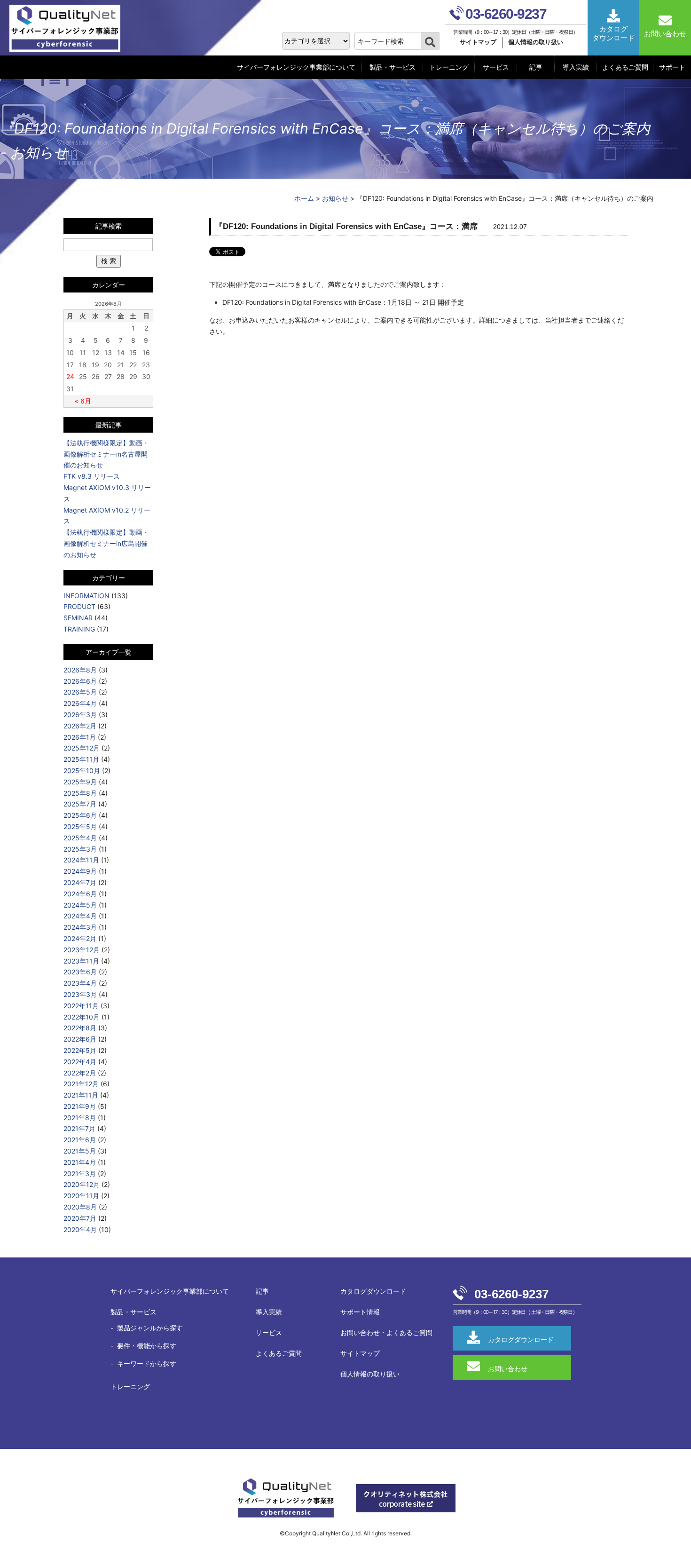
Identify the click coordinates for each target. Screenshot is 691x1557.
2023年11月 (81, 961)
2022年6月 (79, 1039)
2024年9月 (80, 871)
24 (70, 376)
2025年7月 (79, 804)
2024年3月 (80, 927)
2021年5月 (79, 1151)
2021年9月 (79, 1106)
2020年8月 (80, 1207)
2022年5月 (79, 1050)
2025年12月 (81, 748)
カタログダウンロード (373, 1291)
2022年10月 (81, 1017)
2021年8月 (79, 1118)
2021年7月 (79, 1128)
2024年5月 (80, 905)
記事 (535, 67)
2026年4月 (80, 703)
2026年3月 (80, 715)
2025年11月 (81, 759)
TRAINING (79, 629)
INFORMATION (86, 596)
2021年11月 (80, 1095)
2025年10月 (81, 771)
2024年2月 (79, 938)
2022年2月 (79, 1073)
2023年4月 (80, 983)
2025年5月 (80, 826)
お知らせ (335, 198)
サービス (496, 67)
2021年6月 (79, 1140)
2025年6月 (80, 815)
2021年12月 (81, 1084)
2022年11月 (81, 1006)
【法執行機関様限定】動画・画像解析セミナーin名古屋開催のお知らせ (106, 454)
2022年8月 (79, 1028)
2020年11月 (81, 1196)
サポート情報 (360, 1312)
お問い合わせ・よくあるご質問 (386, 1332)
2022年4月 (79, 1062)
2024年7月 (79, 882)
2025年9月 (80, 782)
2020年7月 (79, 1218)
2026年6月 (80, 681)
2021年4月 (79, 1162)
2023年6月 (80, 972)
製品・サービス (392, 67)
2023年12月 (81, 950)
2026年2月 (79, 726)
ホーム (304, 198)
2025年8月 (80, 793)
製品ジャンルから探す (150, 1328)
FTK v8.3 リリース (91, 476)
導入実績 (576, 67)
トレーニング (449, 67)
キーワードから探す (146, 1363)
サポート (672, 67)
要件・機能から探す (146, 1346)
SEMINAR (78, 618)
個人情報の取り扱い (535, 42)
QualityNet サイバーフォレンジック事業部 (68, 28)
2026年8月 (80, 670)
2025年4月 (80, 838)
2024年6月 (80, 894)
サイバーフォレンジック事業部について (296, 67)
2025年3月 (80, 849)
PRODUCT (79, 606)
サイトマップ (478, 42)
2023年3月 (80, 994)
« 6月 (83, 401)
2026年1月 (79, 737)
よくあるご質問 (625, 67)
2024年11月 (81, 860)
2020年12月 (81, 1184)
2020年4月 (80, 1229)
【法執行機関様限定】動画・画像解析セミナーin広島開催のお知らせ (106, 543)
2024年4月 (80, 916)
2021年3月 (79, 1174)
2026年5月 (80, 692)
